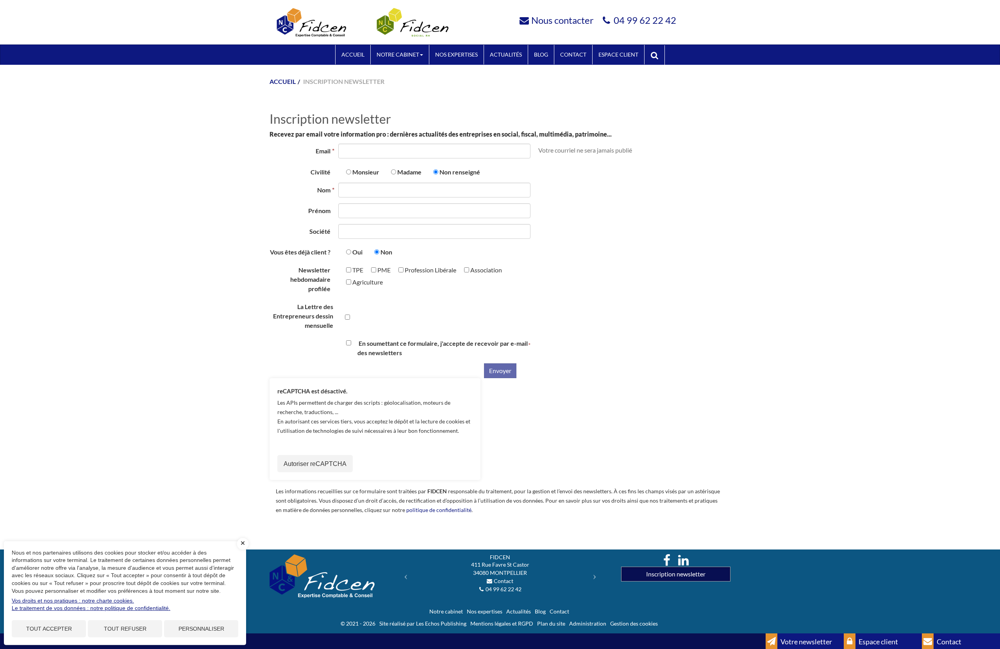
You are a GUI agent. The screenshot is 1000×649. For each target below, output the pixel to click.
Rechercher (657, 54)
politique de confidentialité (438, 510)
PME (383, 270)
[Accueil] (324, 576)
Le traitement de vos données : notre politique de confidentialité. (91, 608)
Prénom (319, 210)
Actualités (506, 54)
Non (386, 252)
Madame (409, 172)
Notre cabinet (398, 54)
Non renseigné (459, 172)
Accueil (352, 54)
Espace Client (618, 54)
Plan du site (551, 623)
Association (485, 270)
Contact (573, 54)
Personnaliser (201, 629)
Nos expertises (456, 54)
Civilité (320, 172)
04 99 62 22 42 (645, 20)
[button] (404, 573)
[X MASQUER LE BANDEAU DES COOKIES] (243, 543)
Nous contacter (562, 20)
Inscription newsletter (675, 574)
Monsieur (365, 172)
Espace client (877, 641)
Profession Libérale (430, 270)
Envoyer (500, 370)
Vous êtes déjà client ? (300, 252)
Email (323, 151)
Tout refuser (125, 629)
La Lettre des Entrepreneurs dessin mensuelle (303, 316)
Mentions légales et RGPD (501, 623)
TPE (357, 270)
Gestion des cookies (634, 623)
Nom (323, 190)
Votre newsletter (805, 641)
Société (319, 231)
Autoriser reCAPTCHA (315, 464)
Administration (587, 623)
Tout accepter (49, 629)
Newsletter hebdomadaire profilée (310, 279)
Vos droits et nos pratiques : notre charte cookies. (73, 600)
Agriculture (367, 282)
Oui (357, 252)
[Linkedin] (683, 560)
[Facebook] (666, 560)
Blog (541, 54)
